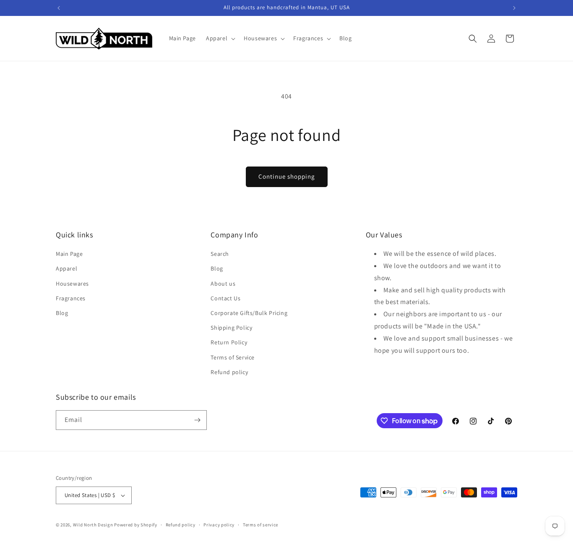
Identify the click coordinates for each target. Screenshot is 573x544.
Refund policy (229, 372)
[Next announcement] (514, 8)
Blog (62, 313)
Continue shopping (286, 176)
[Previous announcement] (58, 8)
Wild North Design (93, 525)
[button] (220, 38)
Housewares (72, 283)
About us (223, 283)
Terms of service (260, 525)
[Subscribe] (197, 420)
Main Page (69, 254)
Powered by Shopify (135, 525)
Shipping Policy (231, 327)
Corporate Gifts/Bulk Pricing (249, 313)
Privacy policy (218, 525)
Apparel (66, 268)
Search (220, 254)
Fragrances (71, 298)
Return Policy (229, 342)
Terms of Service (233, 357)
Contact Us (225, 298)
